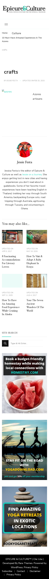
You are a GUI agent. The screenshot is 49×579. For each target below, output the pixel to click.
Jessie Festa (12, 81)
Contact (21, 571)
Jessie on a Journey (32, 174)
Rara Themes (25, 563)
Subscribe (7, 571)
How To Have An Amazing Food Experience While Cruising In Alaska (11, 307)
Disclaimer (35, 571)
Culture (16, 33)
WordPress (17, 567)
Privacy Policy (31, 567)
